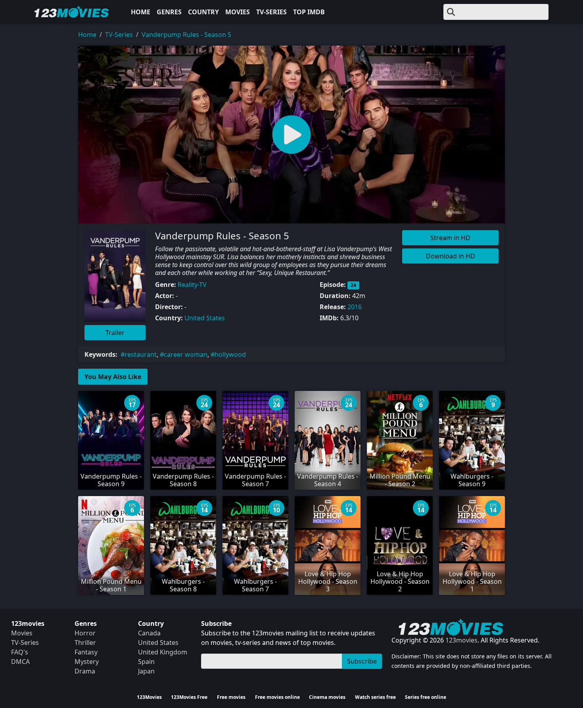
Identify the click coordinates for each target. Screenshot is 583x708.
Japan (146, 671)
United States (204, 318)
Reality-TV (192, 284)
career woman (185, 354)
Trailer (115, 332)
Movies (237, 12)
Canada (149, 633)
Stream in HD (450, 237)
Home (140, 12)
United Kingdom (162, 652)
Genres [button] (169, 12)
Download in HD (450, 256)
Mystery (87, 661)
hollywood (230, 354)
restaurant (141, 354)
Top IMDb (309, 12)
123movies (461, 640)
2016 (354, 306)
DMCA (20, 661)
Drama (85, 671)
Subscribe (362, 661)
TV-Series (271, 12)
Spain (146, 661)
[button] (291, 134)
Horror (85, 633)
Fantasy (86, 652)
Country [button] (203, 12)
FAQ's (19, 652)
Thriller (85, 642)
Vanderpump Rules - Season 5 (186, 34)
